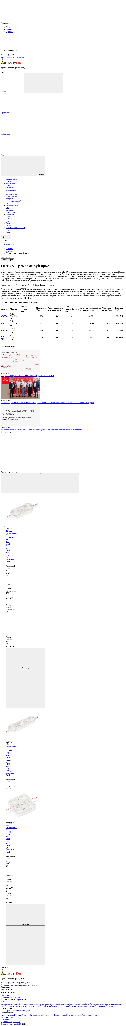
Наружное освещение (10, 215)
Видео (11, 1015)
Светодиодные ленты (10, 1004)
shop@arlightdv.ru (24, 983)
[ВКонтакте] (19, 451)
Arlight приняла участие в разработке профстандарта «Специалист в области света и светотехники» (43, 430)
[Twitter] (56, 451)
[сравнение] (25, 679)
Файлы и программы (88, 1015)
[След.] (59, 483)
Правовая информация (10, 997)
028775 (4, 323)
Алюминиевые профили (12, 198)
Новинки (10, 244)
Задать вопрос (7, 260)
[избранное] (25, 698)
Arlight (18, 999)
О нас (8, 27)
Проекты (9, 32)
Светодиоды (11, 232)
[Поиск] (43, 83)
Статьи (40, 1015)
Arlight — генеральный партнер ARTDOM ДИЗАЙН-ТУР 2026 (27, 376)
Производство (12, 1011)
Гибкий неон (9, 220)
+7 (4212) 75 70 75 (8, 983)
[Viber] (94, 451)
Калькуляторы (60, 1015)
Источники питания (10, 184)
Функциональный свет (99, 1004)
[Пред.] (20, 483)
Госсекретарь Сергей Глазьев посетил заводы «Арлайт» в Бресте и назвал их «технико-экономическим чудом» (47, 403)
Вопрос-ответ (48, 1015)
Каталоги (5, 1015)
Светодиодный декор (60, 1006)
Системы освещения (10, 211)
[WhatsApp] (19, 470)
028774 (4, 316)
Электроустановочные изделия (82, 1006)
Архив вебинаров (29, 1015)
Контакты (20, 57)
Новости (9, 29)
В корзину (25, 668)
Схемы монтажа (73, 1015)
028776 (4, 330)
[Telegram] (56, 470)
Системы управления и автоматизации (52, 1004)
